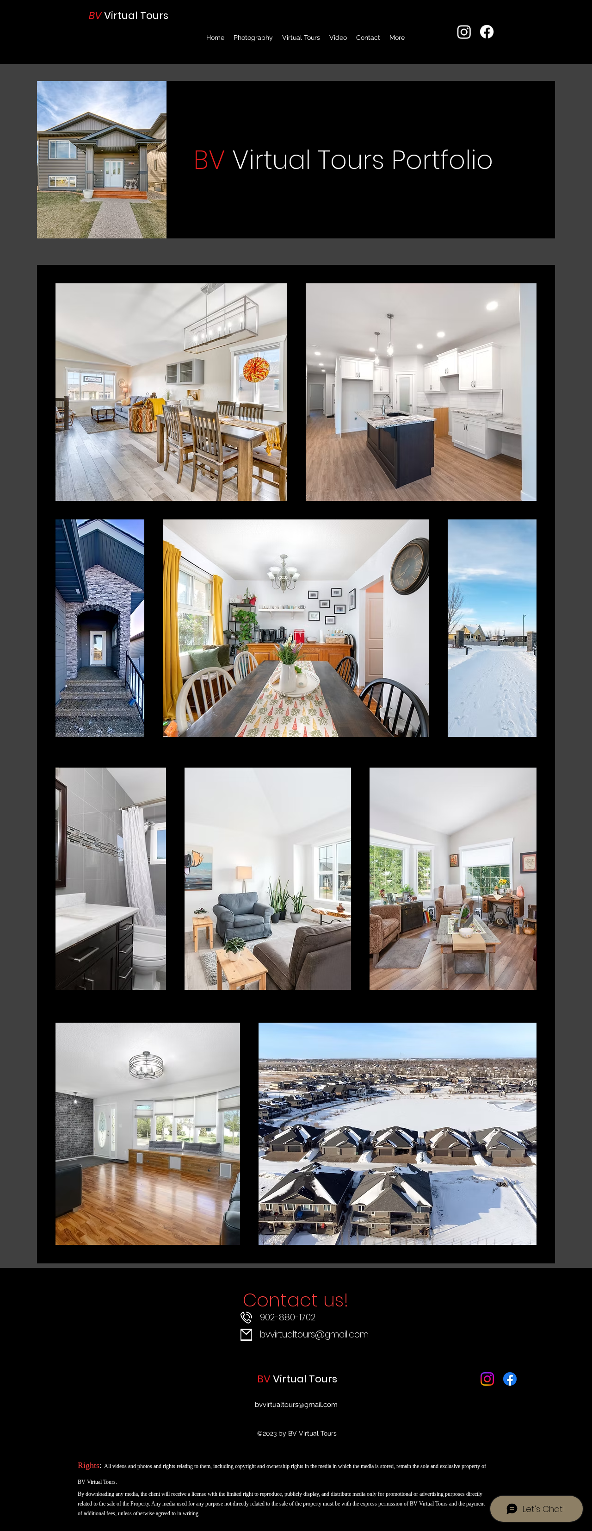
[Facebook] (487, 32)
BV (96, 15)
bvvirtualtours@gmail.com (314, 1334)
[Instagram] (464, 32)
